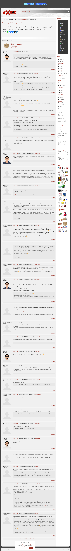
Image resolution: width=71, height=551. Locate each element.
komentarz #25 (15, 466)
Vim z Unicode (24, 311)
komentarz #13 (15, 279)
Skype (61, 73)
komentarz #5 (15, 137)
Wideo (61, 66)
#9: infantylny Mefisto (62, 146)
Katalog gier (61, 131)
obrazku (29, 342)
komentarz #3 (15, 96)
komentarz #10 (15, 225)
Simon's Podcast (61, 140)
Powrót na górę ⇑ (21, 538)
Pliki (61, 92)
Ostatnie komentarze (35, 538)
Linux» (63, 118)
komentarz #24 (15, 451)
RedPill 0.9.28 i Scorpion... (61, 159)
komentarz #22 (15, 423)
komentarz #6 (15, 153)
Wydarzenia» (60, 121)
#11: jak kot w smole (62, 141)
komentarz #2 (15, 73)
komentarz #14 (15, 304)
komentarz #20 (16, 394)
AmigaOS (60, 126)
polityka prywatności (25, 544)
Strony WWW (62, 85)
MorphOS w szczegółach (16, 44)
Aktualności (28, 538)
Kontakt (61, 95)
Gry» (62, 115)
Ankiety (61, 90)
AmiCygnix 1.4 (14, 46)
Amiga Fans (62, 102)
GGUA (61, 106)
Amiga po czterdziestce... (63, 153)
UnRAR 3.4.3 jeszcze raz (16, 47)
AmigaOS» (60, 112)
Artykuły (61, 61)
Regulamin (62, 99)
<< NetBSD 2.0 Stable (6, 37)
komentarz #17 (15, 351)
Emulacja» (60, 118)
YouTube (38, 549)
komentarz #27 (15, 513)
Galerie (61, 64)
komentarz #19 (15, 379)
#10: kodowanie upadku (62, 143)
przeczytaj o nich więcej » (22, 546)
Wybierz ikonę (61, 165)
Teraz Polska (61, 135)
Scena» (64, 121)
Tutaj (15, 194)
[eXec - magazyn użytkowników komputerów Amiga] (9, 12)
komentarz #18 (15, 365)
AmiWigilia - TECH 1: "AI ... (62, 157)
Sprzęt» (59, 115)
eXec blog (62, 104)
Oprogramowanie (23, 19)
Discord (59, 18)
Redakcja (61, 97)
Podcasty (61, 68)
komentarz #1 (15, 51)
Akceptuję (31, 547)
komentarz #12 (15, 264)
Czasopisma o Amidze (63, 133)
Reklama (14, 549)
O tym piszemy (60, 110)
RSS (42, 549)
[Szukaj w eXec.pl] (68, 11)
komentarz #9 (15, 201)
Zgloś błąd (10, 549)
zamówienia (13, 26)
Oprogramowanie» (61, 114)
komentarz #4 (15, 117)
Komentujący (63, 76)
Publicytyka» (60, 120)
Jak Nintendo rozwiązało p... (61, 156)
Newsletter (46, 549)
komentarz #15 (15, 322)
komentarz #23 (15, 438)
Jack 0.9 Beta (14, 43)
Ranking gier (62, 83)
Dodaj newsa (4, 549)
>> (55, 37)
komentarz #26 (16, 483)
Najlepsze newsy (63, 82)
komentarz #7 (15, 167)
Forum (61, 71)
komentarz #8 (15, 185)
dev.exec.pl (67, 549)
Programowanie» (61, 117)
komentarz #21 (37, 483)
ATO (60, 107)
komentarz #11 (15, 242)
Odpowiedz (53, 69)
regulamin (31, 544)
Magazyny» (65, 120)
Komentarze (62, 78)
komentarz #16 (15, 336)
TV (64, 66)
